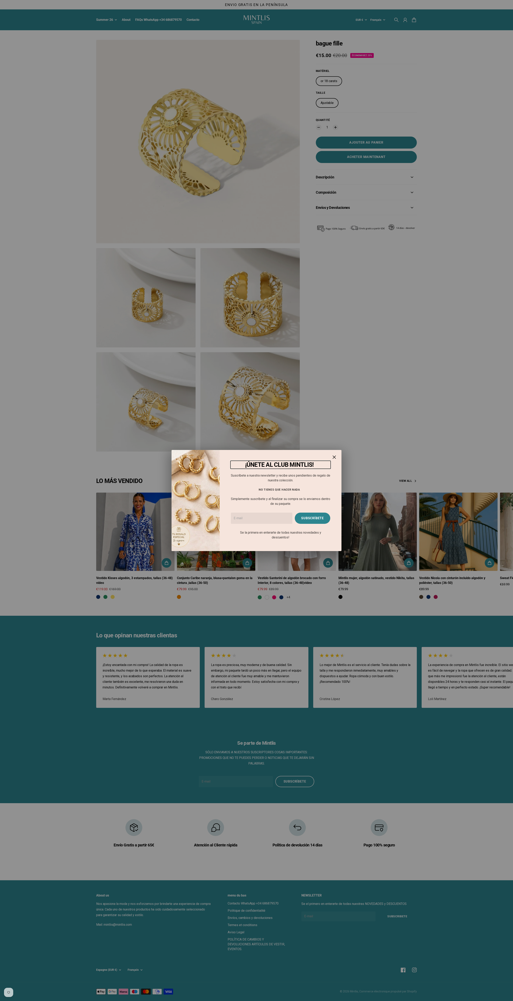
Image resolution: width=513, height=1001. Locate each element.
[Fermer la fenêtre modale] (334, 457)
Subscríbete (312, 518)
